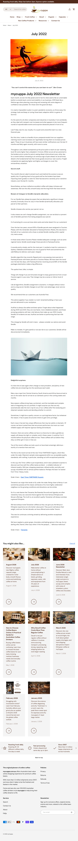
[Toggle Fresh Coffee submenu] (36, 17)
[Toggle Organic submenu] (56, 17)
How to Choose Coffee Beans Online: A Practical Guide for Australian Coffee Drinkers (13, 633)
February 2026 (12, 698)
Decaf (41, 17)
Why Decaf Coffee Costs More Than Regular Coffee (38, 630)
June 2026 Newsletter (60, 566)
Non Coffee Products (26, 21)
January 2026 (36, 698)
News (9, 25)
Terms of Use (45, 783)
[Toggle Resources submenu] (48, 21)
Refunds (43, 779)
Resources (43, 21)
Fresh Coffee (30, 17)
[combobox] (15, 9)
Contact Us (55, 21)
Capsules (62, 17)
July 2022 (15, 25)
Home (12, 17)
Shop (18, 17)
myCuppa (10, 834)
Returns (43, 775)
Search (5, 802)
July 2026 (35, 565)
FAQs (5, 813)
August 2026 (11, 565)
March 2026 (61, 628)
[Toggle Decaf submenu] (45, 17)
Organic (51, 17)
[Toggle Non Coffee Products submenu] (36, 21)
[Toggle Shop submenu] (22, 17)
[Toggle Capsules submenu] (67, 17)
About (5, 810)
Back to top (39, 757)
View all (72, 543)
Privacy (43, 771)
